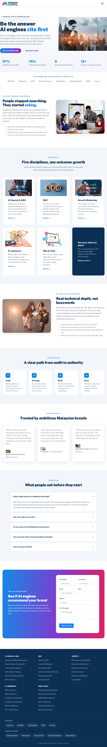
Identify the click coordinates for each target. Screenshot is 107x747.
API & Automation (44, 702)
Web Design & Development (48, 690)
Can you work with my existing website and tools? (33, 537)
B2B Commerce (10, 690)
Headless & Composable (13, 698)
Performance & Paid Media (81, 660)
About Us (10, 725)
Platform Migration (11, 706)
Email (61, 589)
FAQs (43, 725)
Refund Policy (70, 735)
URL (79, 589)
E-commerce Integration (13, 702)
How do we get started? (22, 547)
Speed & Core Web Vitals (47, 694)
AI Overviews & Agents (13, 668)
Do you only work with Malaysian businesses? (31, 527)
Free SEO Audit (43, 680)
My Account (26, 735)
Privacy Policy (39, 735)
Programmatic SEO (45, 676)
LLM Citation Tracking (13, 672)
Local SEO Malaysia (45, 664)
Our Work (21, 725)
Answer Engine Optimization (15, 664)
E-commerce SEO (44, 668)
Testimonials (32, 725)
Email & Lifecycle (78, 672)
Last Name (82, 579)
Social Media (76, 680)
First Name (63, 579)
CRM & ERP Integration (46, 698)
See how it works (32, 51)
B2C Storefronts (11, 694)
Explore (11, 218)
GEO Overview (10, 680)
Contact (52, 725)
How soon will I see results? (24, 517)
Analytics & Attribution (80, 676)
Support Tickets (12, 735)
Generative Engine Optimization (16, 660)
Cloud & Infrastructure (46, 706)
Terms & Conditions (54, 735)
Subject (61, 598)
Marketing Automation (79, 668)
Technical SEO (43, 660)
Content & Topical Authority (48, 672)
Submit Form (66, 626)
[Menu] (102, 3)
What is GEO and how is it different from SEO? (31, 497)
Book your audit (83, 260)
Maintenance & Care (45, 709)
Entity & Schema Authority (14, 676)
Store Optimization (11, 709)
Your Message (64, 608)
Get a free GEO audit (10, 51)
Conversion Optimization (80, 664)
